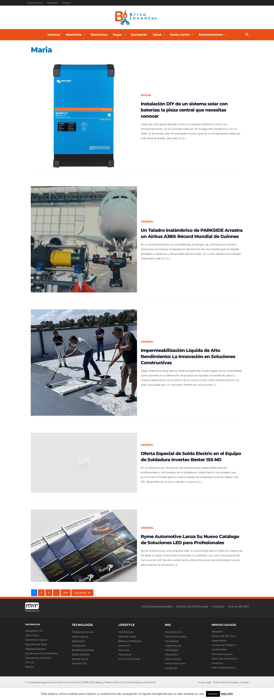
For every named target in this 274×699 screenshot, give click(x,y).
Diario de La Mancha (224, 658)
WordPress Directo (83, 649)
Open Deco (32, 635)
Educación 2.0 (173, 631)
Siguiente (80, 592)
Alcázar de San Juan (224, 635)
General (147, 221)
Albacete (217, 631)
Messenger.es (80, 636)
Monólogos (171, 649)
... (56, 592)
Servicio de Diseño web (192, 606)
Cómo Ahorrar (173, 658)
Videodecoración (35, 648)
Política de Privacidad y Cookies (231, 682)
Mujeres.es (124, 654)
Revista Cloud (80, 658)
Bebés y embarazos (130, 641)
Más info (227, 693)
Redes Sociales (81, 654)
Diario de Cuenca (222, 654)
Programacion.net (83, 631)
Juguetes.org (173, 645)
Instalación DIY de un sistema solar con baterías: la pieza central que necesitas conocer (184, 110)
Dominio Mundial (176, 636)
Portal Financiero (175, 663)
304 (65, 592)
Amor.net (124, 645)
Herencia (217, 663)
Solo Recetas (126, 631)
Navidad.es (172, 641)
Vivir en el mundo (129, 658)
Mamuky (123, 649)
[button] (83, 34)
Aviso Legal (204, 682)
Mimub (29, 662)
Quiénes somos (35, 2)
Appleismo (78, 641)
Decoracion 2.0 (34, 630)
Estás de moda (127, 636)
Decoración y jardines (38, 657)
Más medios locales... (224, 667)
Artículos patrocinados (156, 606)
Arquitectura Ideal (36, 644)
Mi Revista (171, 668)
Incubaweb (79, 645)
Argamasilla (219, 640)
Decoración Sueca (36, 639)
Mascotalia (171, 654)
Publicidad (52, 2)
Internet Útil (79, 663)
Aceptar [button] (213, 693)
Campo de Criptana (223, 644)
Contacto (66, 2)
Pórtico (29, 666)
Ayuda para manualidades (41, 653)
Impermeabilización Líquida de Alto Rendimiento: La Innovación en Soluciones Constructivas (188, 356)
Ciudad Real (219, 649)
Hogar (146, 95)
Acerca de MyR (238, 606)
